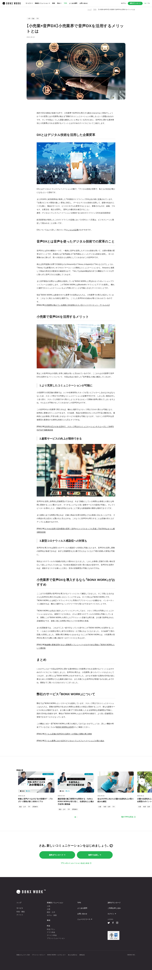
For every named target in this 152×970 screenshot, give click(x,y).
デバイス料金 (52, 935)
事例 (53, 3)
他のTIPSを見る (127, 817)
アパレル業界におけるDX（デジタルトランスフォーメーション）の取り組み (74, 741)
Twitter (109, 923)
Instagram (117, 923)
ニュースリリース (83, 919)
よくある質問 (73, 3)
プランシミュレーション (56, 938)
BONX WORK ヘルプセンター (56, 955)
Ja (145, 3)
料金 (58, 3)
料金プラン (51, 929)
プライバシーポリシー (38, 955)
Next (142, 781)
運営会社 (82, 955)
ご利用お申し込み (114, 908)
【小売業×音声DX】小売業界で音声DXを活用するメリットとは (116, 9)
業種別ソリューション (41, 3)
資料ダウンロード (135, 3)
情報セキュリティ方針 (23, 955)
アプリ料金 (51, 932)
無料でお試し (93, 855)
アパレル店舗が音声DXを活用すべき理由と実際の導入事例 (68, 734)
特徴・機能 (20, 912)
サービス (28, 3)
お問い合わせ (84, 3)
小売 (48, 906)
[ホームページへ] (11, 3)
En (149, 3)
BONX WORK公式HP (64, 727)
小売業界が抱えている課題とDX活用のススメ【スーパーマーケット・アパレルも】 (77, 305)
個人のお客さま (72, 955)
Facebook (113, 923)
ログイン (123, 3)
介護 (48, 909)
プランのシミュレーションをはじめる (75, 863)
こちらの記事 (73, 230)
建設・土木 (51, 912)
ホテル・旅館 (52, 915)
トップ (90, 9)
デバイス (19, 915)
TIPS (65, 3)
